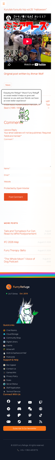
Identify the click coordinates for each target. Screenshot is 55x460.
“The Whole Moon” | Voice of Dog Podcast (19, 260)
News (7, 85)
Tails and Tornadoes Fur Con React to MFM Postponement (20, 232)
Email (7, 175)
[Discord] (19, 409)
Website (7, 181)
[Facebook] (8, 401)
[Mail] (30, 422)
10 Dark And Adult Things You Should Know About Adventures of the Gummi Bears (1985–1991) (23, 104)
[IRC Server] (40, 409)
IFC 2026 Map (11, 242)
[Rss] (40, 422)
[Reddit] (8, 415)
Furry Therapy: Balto (15, 250)
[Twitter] (19, 402)
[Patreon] (19, 415)
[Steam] (19, 422)
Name (7, 168)
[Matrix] (30, 409)
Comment (8, 139)
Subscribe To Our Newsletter (24, 428)
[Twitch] (40, 402)
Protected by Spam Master (16, 188)
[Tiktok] (40, 415)
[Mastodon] (30, 415)
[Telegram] (8, 409)
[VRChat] (8, 422)
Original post (11, 73)
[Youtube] (30, 402)
